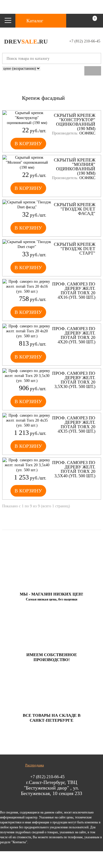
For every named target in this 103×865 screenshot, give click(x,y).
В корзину (28, 143)
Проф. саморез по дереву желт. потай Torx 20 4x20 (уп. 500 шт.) (73, 335)
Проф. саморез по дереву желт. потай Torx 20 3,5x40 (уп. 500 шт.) (73, 469)
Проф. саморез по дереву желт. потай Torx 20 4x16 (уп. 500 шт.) (73, 291)
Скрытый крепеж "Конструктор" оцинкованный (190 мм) (74, 122)
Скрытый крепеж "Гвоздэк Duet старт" (74, 248)
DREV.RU (26, 41)
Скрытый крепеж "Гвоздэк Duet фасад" (74, 209)
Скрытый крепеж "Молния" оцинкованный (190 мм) (74, 167)
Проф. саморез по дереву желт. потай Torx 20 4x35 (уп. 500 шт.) (73, 424)
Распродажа (34, 765)
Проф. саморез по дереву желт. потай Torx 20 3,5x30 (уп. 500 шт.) (73, 380)
